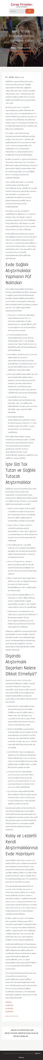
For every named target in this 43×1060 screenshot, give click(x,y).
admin (11, 77)
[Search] (29, 11)
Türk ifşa (9, 1002)
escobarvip (9, 1005)
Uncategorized (11, 1016)
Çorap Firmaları (21, 4)
